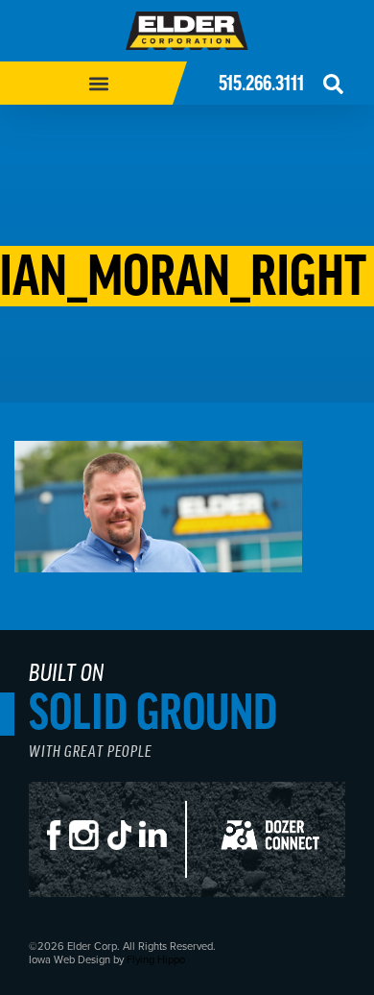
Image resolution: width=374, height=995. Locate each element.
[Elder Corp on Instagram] (88, 849)
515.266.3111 (261, 83)
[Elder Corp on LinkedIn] (157, 849)
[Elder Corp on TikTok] (123, 849)
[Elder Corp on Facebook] (58, 849)
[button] (98, 83)
